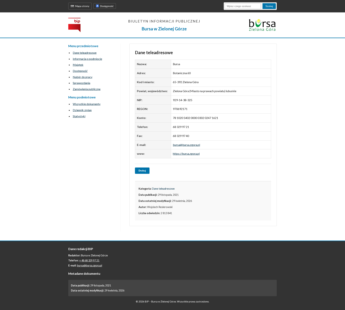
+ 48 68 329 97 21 (89, 260)
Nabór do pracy (82, 77)
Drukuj (142, 170)
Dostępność (80, 71)
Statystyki (79, 116)
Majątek (78, 64)
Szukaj (269, 6)
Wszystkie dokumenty (86, 104)
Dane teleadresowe (84, 52)
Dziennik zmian (82, 110)
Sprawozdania (81, 83)
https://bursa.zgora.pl (186, 153)
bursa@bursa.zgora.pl (186, 144)
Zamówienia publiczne (86, 89)
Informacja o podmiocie (87, 58)
